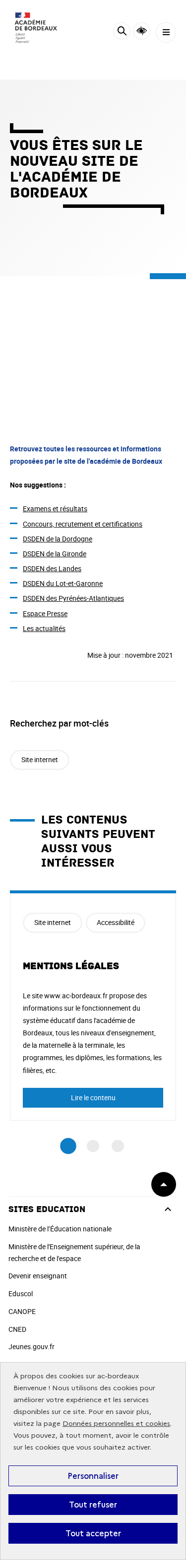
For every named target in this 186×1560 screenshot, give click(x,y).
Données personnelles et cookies (116, 1423)
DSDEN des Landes (52, 568)
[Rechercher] (121, 32)
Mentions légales (71, 966)
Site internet (39, 759)
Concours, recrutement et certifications (82, 524)
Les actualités (44, 628)
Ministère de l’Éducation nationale (60, 1228)
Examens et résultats (55, 508)
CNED (17, 1329)
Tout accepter (93, 1533)
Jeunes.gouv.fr (31, 1346)
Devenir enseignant (37, 1275)
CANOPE (22, 1311)
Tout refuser (93, 1505)
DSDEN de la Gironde (54, 553)
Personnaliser (93, 1476)
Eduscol (20, 1293)
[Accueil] (37, 30)
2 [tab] (93, 1146)
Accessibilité (141, 31)
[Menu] (166, 32)
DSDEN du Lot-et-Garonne (63, 583)
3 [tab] (118, 1146)
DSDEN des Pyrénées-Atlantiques (73, 598)
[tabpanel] (93, 1005)
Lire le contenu (93, 1097)
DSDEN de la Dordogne (57, 538)
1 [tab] (68, 1146)
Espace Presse (45, 613)
